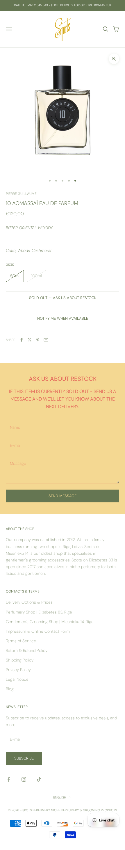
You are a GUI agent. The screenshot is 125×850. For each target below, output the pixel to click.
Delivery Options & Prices (29, 602)
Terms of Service (21, 640)
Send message (62, 495)
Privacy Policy (18, 669)
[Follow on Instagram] (24, 779)
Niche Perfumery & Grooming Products (84, 810)
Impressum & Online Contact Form (38, 631)
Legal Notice (17, 679)
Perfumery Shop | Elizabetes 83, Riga (39, 612)
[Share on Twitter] (29, 339)
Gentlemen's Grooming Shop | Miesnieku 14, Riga (49, 621)
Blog (10, 688)
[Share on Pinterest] (37, 339)
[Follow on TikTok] (39, 779)
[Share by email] (46, 339)
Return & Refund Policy (26, 650)
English (59, 797)
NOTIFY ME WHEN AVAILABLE (62, 318)
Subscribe (24, 758)
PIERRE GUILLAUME (21, 193)
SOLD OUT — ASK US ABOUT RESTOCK (62, 297)
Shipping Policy (19, 660)
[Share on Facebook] (21, 339)
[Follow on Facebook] (9, 779)
